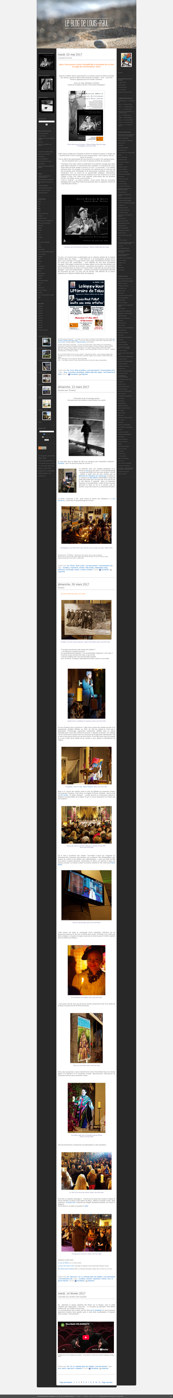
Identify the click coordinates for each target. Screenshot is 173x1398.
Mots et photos (42, 254)
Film (39, 232)
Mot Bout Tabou (122, 232)
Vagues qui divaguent (123, 458)
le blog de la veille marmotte (124, 198)
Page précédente (66, 1382)
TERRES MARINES (43, 185)
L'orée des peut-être (123, 344)
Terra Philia (121, 451)
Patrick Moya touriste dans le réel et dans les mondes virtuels (126, 243)
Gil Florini (64, 795)
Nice (39, 263)
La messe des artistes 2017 (66, 1266)
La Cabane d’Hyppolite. (44, 360)
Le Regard (120, 381)
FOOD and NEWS (122, 169)
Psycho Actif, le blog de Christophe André (123, 255)
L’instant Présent (42, 135)
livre (65, 372)
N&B (39, 259)
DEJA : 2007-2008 (122, 157)
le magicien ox (121, 205)
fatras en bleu (121, 325)
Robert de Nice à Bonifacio (125, 111)
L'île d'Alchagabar (122, 342)
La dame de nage (122, 350)
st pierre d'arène (86, 570)
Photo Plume (121, 436)
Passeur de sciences (123, 432)
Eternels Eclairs (122, 323)
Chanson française (122, 302)
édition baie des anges (93, 372)
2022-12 (40, 308)
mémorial (61, 570)
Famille (40, 230)
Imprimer (84, 374)
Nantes (40, 261)
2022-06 (40, 318)
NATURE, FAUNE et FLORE (125, 417)
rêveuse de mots (122, 260)
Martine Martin (122, 100)
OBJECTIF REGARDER (124, 424)
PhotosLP (40, 141)
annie (120, 106)
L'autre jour (121, 339)
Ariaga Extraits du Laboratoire (125, 140)
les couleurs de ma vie (123, 210)
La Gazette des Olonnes (124, 186)
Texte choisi (41, 287)
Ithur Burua (121, 335)
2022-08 (40, 313)
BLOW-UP (120, 145)
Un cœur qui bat (122, 456)
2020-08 (40, 327)
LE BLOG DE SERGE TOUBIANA (126, 202)
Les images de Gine (123, 212)
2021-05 (40, 320)
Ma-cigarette (121, 400)
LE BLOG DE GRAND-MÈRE (125, 361)
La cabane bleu (122, 181)
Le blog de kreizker (122, 363)
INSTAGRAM (41, 163)
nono (119, 237)
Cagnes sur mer (42, 218)
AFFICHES (41, 384)
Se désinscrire (47, 437)
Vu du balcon (121, 270)
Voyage (40, 292)
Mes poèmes (41, 249)
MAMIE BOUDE (122, 403)
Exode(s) (61, 588)
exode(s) (66, 568)
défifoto (40, 227)
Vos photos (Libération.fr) (124, 465)
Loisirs (40, 247)
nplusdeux (120, 422)
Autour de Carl (121, 143)
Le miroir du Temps (122, 373)
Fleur (39, 235)
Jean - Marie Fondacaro (86, 786)
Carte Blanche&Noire (43, 133)
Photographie (41, 273)
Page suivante (107, 1382)
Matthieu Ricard (122, 225)
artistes (82, 568)
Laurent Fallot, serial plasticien (125, 356)
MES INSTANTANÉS (123, 228)
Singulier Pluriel (121, 262)
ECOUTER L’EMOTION (124, 318)
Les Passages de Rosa (124, 386)
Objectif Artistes (81, 342)
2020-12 (40, 325)
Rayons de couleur (122, 441)
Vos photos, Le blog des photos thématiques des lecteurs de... (125, 468)
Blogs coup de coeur (43, 213)
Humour (40, 237)
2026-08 (40, 306)
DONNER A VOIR (122, 159)
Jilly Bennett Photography (124, 174)
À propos (120, 72)
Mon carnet (121, 415)
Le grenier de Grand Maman (125, 371)
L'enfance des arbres (123, 179)
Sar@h (120, 444)
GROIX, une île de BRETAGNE (125, 327)
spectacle (70, 1368)
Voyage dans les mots (123, 471)
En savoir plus (119, 1396)
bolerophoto (121, 293)
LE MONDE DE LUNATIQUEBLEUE (123, 376)
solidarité (78, 1368)
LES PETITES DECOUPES (124, 391)
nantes (76, 570)
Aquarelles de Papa (43, 410)
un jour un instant (42, 290)
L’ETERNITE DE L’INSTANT (125, 396)
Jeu (39, 239)
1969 (39, 201)
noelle (120, 117)
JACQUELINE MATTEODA (124, 337)
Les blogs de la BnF (123, 207)
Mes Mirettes (121, 410)
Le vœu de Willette (63, 1263)
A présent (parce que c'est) (124, 278)
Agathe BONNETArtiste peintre (125, 281)
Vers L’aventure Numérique (124, 463)
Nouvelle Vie (41, 266)
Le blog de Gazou (122, 359)
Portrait (40, 278)
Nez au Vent (121, 420)
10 (96, 1382)
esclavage (69, 570)
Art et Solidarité (96, 1310)
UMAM (119, 265)
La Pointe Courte (42, 348)
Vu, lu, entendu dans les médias (46, 295)
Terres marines (42, 372)
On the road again (122, 240)
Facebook (74, 374)
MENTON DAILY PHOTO (124, 408)
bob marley (90, 568)
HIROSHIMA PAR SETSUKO (45, 188)
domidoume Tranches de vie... (125, 313)
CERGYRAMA (121, 300)
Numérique (41, 268)
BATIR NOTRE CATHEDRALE (45, 179)
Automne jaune (121, 84)
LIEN (86, 1206)
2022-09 (40, 310)
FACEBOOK (41, 156)
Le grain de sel (121, 368)
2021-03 (40, 322)
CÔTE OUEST (121, 308)
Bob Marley (94, 478)
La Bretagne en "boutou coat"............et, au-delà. (124, 347)
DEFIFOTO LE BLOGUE (44, 154)
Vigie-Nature (121, 267)
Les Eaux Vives (122, 384)
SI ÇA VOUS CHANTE (123, 446)
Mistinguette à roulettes (123, 230)
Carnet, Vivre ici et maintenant (45, 220)
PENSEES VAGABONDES (124, 434)
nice (109, 1279)
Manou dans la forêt (123, 220)
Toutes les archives (43, 330)
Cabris (40, 422)
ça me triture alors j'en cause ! (125, 295)
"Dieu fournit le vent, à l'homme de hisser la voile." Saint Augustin (126, 135)
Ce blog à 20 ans (122, 82)
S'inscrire (47, 434)
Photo (39, 271)
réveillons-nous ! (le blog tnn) (125, 258)
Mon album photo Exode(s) (66, 1269)
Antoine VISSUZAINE (123, 138)
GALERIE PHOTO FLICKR (45, 161)
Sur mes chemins (122, 448)
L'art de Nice (121, 176)
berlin (64, 1368)
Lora (87, 470)
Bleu (39, 208)
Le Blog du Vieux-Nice (123, 366)
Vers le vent (121, 460)
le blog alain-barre (122, 192)
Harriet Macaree (122, 330)
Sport (39, 285)
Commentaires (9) (65, 1279)
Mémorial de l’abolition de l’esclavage (93, 476)
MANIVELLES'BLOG (123, 405)
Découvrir (40, 225)
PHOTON (120, 246)
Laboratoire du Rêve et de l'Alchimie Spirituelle (124, 189)
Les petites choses (122, 388)
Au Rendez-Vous (122, 288)
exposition (74, 568)
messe (104, 1279)
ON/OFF (120, 429)
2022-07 (40, 315)
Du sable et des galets (123, 162)
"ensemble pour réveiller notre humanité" (72, 1297)
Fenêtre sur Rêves (122, 167)
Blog (39, 211)
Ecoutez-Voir (70, 1202)
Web (39, 297)
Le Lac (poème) (122, 89)
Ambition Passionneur (123, 285)
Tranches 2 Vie (122, 453)
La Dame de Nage (122, 183)
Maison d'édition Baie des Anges (68, 340)
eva (119, 109)
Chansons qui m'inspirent (44, 223)
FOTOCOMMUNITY (43, 159)
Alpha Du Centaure (122, 283)
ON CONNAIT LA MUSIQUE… (125, 427)
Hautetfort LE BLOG (123, 332)
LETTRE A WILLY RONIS (44, 190)
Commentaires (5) (105, 566)
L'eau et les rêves (122, 87)
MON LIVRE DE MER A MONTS (46, 251)
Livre (39, 244)
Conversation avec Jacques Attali (126, 152)
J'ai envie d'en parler (123, 171)
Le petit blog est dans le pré (124, 379)
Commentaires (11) (107, 370)
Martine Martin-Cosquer (124, 223)
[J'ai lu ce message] (171, 1396)
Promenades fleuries (43, 280)
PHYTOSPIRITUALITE (123, 248)
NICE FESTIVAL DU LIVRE (124, 235)
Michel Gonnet (121, 412)
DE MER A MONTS (43, 192)
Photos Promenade (122, 439)
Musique (40, 256)
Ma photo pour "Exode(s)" (67, 390)
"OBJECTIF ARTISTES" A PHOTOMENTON (44, 176)
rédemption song (101, 568)
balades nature (121, 290)
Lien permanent (93, 370)
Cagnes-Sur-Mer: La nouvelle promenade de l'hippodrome (45, 397)
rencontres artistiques (76, 372)
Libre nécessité (122, 393)
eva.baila (120, 164)
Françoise (121, 124)
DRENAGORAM (122, 315)
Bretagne (40, 215)
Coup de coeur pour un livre (125, 92)
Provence (40, 283)
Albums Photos (43, 336)
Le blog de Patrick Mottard (124, 200)
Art (39, 206)
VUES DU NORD (122, 474)
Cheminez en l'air (122, 150)
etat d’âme (120, 320)
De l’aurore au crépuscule (124, 311)
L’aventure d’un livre (65, 58)
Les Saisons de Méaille (43, 242)
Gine (120, 104)
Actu (39, 203)
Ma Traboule (121, 398)
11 (99, 1382)
